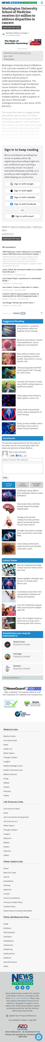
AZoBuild (7, 958)
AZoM (6, 924)
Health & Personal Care (13, 770)
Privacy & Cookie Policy (13, 902)
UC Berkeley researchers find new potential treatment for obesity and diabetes (29, 594)
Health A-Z (8, 749)
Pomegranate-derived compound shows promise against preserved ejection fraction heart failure (28, 521)
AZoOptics (8, 936)
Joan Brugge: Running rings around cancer (17, 303)
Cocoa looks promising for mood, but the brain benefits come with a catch (29, 546)
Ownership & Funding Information (18, 911)
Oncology (17, 654)
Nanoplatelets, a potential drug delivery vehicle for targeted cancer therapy (28, 328)
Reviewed (10, 59)
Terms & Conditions (12, 898)
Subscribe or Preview (21, 644)
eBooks (6, 783)
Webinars (8, 838)
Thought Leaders (11, 757)
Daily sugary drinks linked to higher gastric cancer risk (29, 396)
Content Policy (9, 906)
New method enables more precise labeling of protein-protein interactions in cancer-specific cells (30, 358)
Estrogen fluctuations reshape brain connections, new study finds (29, 533)
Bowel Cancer (19, 642)
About (6, 868)
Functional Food (10, 740)
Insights (7, 761)
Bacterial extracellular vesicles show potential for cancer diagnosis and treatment (29, 342)
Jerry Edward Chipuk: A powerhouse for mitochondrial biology (21, 279)
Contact (7, 894)
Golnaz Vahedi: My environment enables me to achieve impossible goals (22, 271)
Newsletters (9, 881)
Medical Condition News (21, 227)
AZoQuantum (9, 953)
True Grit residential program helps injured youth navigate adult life (29, 607)
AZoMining (8, 949)
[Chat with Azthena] (38, 1037)
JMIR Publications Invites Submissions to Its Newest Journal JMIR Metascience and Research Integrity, (21, 253)
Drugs (6, 778)
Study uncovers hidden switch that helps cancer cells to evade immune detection (29, 426)
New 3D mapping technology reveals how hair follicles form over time (29, 567)
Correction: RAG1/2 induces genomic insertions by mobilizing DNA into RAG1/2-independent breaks (20, 295)
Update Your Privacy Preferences (22, 1015)
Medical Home (10, 736)
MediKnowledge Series (13, 766)
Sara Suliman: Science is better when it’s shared (20, 287)
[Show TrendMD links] (42, 313)
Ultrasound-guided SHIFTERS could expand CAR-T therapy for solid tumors (29, 370)
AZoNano (7, 928)
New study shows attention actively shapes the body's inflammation (28, 506)
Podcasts (7, 791)
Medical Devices (10, 774)
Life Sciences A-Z (11, 821)
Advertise (7, 889)
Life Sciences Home (12, 808)
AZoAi (6, 966)
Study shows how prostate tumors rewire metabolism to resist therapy (29, 412)
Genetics (17, 666)
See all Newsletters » (11, 677)
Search (6, 877)
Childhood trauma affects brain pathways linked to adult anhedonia (30, 493)
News (6, 744)
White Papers (9, 753)
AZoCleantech (9, 932)
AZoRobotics (9, 941)
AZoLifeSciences (10, 962)
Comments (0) (7, 234)
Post (5, 477)
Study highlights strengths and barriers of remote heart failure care (30, 581)
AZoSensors (8, 945)
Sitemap (7, 885)
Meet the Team (10, 872)
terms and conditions (20, 998)
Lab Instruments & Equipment (16, 817)
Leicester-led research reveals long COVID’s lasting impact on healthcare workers (30, 384)
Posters (7, 787)
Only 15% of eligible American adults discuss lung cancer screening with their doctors (29, 620)
